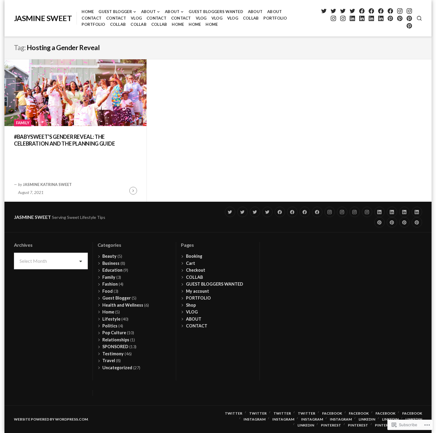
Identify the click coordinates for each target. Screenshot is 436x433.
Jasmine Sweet (43, 18)
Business (111, 263)
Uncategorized (117, 367)
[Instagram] (399, 11)
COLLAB (251, 18)
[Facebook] (361, 11)
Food (107, 291)
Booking (194, 256)
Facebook (332, 413)
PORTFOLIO (275, 18)
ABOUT (148, 11)
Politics (109, 325)
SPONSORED (115, 346)
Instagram (254, 419)
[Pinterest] (390, 18)
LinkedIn (367, 419)
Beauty (109, 256)
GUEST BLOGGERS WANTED (216, 11)
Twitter (233, 413)
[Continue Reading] (133, 191)
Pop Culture (114, 332)
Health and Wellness (122, 305)
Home (88, 11)
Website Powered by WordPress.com (51, 419)
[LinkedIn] (352, 18)
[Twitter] (323, 11)
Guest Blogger (116, 297)
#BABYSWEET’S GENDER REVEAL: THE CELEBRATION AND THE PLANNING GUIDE (64, 140)
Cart (190, 263)
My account (197, 291)
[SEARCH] (419, 18)
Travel (108, 360)
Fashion (110, 283)
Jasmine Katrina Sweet (47, 184)
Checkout (195, 270)
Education (112, 270)
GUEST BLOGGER (115, 11)
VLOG (136, 18)
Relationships (115, 339)
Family (22, 122)
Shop (191, 305)
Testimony (113, 353)
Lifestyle (111, 318)
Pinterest (331, 425)
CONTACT (91, 18)
